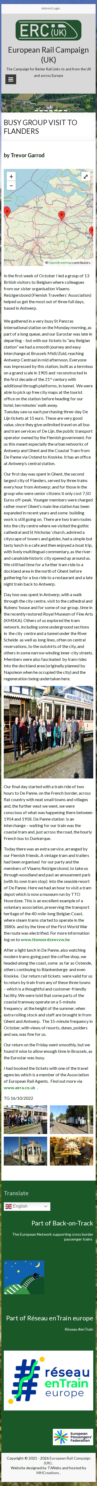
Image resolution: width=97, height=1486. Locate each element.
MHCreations (47, 1472)
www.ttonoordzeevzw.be (45, 939)
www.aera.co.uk (19, 1087)
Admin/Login (50, 8)
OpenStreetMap (60, 263)
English (19, 1206)
